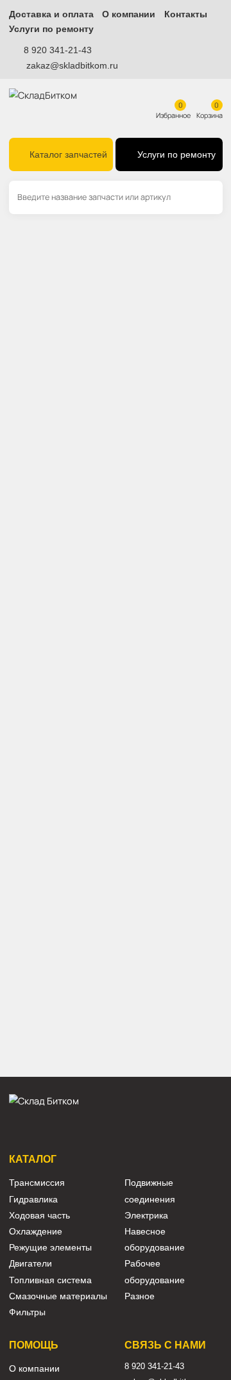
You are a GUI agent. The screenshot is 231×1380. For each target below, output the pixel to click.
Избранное (173, 115)
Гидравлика (33, 1199)
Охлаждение (35, 1231)
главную (90, 316)
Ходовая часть (39, 1215)
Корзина (209, 115)
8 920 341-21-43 (58, 50)
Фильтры (27, 1312)
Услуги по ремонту (51, 29)
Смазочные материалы (58, 1296)
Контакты (185, 14)
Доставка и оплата (51, 14)
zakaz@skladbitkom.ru (72, 65)
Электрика (146, 1215)
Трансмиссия (37, 1183)
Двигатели (30, 1263)
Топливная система (50, 1280)
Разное (139, 1296)
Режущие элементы (50, 1247)
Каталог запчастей (68, 155)
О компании (128, 14)
